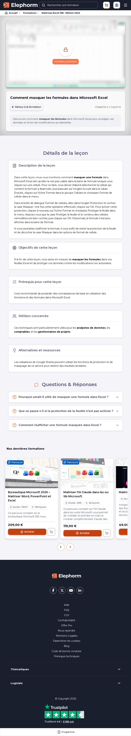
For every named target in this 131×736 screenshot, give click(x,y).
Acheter (29, 531)
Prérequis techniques (66, 656)
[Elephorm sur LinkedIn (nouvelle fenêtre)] (79, 590)
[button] (60, 547)
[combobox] (68, 5)
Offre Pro (66, 625)
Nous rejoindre (66, 630)
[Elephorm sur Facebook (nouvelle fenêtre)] (53, 590)
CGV (66, 615)
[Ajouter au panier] (51, 532)
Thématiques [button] (20, 669)
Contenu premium (65, 61)
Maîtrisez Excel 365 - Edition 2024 (61, 13)
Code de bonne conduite (66, 651)
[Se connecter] (116, 5)
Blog (66, 646)
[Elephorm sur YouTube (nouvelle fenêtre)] (71, 590)
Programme (68, 732)
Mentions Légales (66, 635)
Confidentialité (66, 620)
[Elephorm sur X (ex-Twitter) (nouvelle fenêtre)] (62, 590)
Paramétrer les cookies (66, 640)
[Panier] (106, 5)
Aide (66, 604)
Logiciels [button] (17, 683)
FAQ (66, 610)
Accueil (13, 13)
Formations (30, 13)
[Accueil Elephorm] (66, 575)
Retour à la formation (27, 106)
